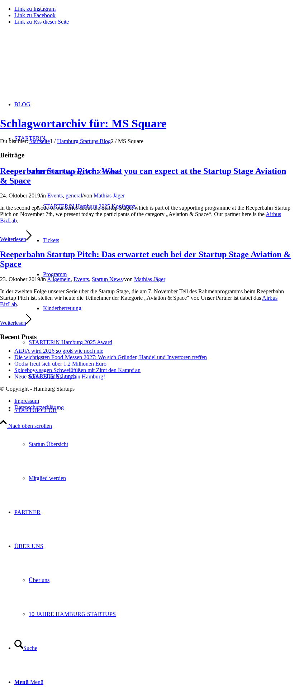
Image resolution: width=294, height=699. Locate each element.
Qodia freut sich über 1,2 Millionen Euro (60, 364)
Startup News (107, 279)
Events (55, 195)
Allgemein (59, 279)
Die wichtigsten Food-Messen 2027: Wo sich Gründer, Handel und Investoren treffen (110, 357)
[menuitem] (154, 444)
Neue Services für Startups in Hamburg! (59, 376)
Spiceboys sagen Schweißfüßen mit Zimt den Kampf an (77, 370)
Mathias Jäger (109, 195)
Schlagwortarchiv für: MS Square (83, 123)
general (74, 195)
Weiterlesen (13, 239)
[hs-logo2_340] (54, 65)
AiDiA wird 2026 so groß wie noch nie (58, 351)
